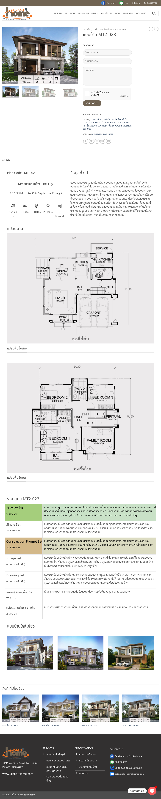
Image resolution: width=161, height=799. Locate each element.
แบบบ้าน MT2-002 (90, 725)
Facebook (111, 3)
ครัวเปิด (100, 119)
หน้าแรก (57, 13)
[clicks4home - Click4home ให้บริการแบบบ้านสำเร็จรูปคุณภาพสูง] (18, 13)
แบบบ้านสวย (108, 134)
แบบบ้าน (70, 13)
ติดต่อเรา (141, 13)
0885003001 (121, 762)
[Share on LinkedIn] (108, 141)
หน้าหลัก (86, 29)
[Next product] (151, 29)
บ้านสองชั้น (97, 134)
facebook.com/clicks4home (128, 756)
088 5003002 (135, 768)
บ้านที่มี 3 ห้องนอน (109, 122)
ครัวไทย (122, 29)
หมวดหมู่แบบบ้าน (88, 13)
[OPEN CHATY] (152, 791)
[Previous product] (156, 29)
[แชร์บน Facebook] (85, 141)
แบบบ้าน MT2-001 (11, 725)
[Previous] (8, 55)
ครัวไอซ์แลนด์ (118, 119)
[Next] (72, 55)
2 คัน (93, 119)
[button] (6, 80)
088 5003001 (121, 768)
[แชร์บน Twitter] (91, 141)
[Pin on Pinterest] (102, 141)
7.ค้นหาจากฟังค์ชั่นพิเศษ (104, 29)
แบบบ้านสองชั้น (104, 126)
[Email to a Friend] (97, 141)
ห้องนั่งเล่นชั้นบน (90, 126)
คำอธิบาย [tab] (6, 160)
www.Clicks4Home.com (17, 774)
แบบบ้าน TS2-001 (50, 725)
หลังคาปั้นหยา (124, 122)
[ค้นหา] (153, 13)
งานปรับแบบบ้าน (110, 13)
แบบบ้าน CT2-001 (130, 725)
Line (126, 3)
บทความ (128, 13)
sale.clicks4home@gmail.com (129, 774)
